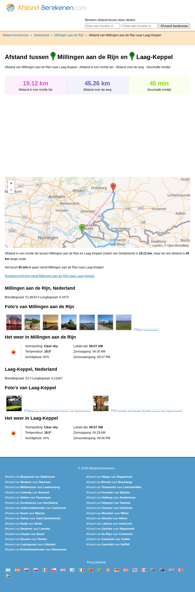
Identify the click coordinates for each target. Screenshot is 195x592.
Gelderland (41, 35)
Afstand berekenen (16, 35)
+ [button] (11, 183)
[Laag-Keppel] (14, 411)
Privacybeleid (96, 562)
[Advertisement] (47, 133)
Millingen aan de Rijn (69, 35)
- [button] (11, 190)
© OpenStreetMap (176, 245)
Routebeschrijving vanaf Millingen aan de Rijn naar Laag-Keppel (49, 276)
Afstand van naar (30, 476)
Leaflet (157, 245)
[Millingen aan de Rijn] (14, 330)
